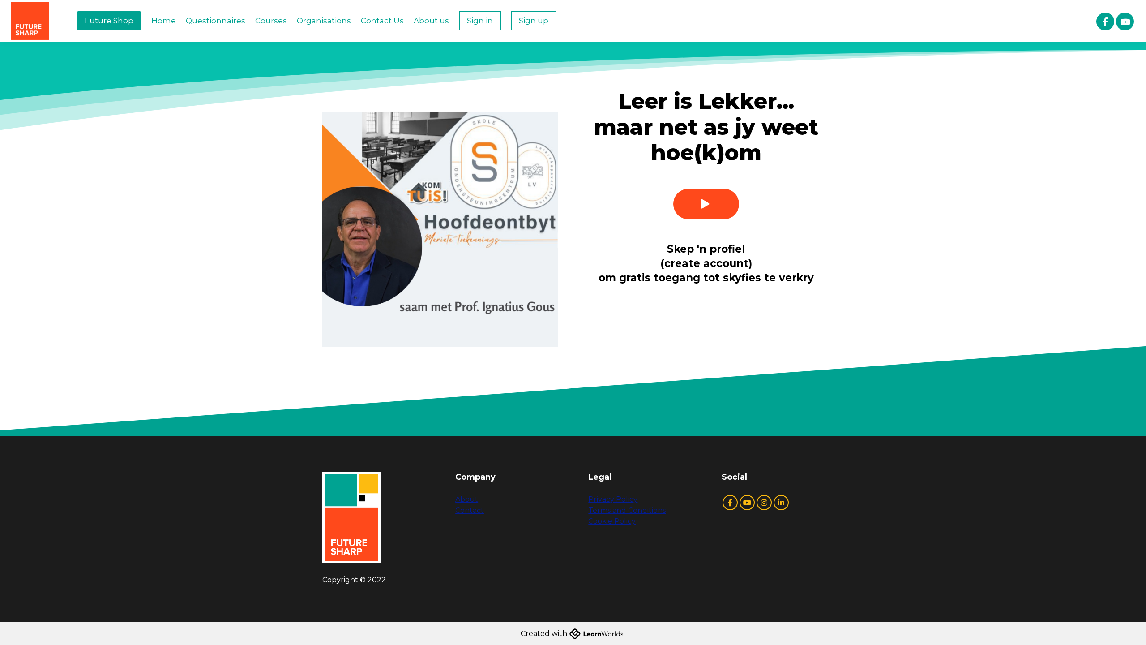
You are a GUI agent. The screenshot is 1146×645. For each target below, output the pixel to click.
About (466, 499)
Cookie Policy (612, 521)
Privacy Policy (612, 499)
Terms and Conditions (627, 510)
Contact (469, 510)
